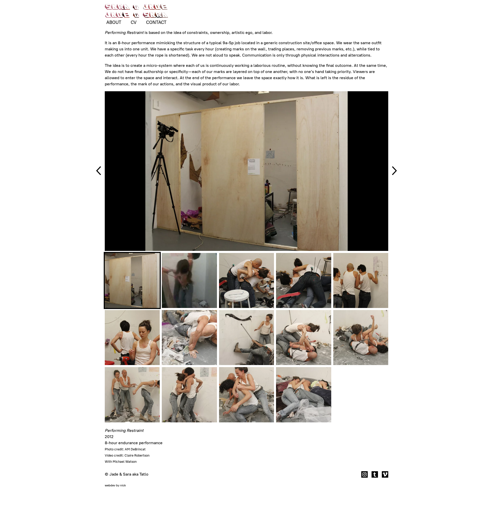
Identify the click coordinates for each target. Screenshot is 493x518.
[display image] (132, 280)
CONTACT (156, 22)
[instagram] (364, 475)
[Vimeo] (385, 475)
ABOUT (113, 22)
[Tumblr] (375, 475)
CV (134, 22)
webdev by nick (115, 485)
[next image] (394, 171)
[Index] (136, 12)
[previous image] (98, 171)
